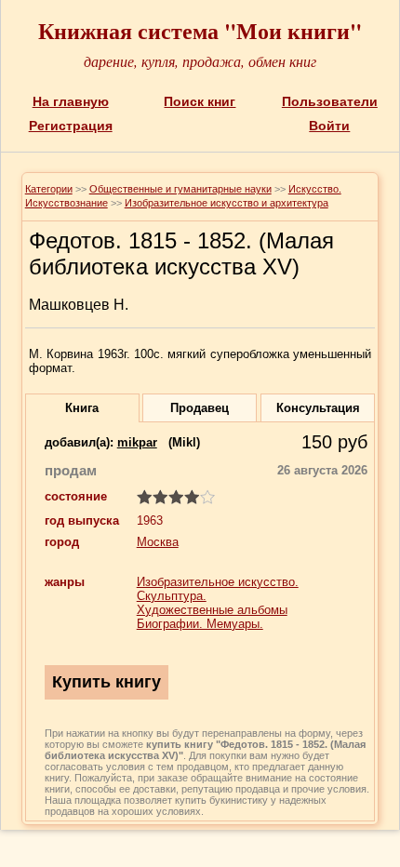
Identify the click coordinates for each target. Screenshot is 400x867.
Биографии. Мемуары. (200, 624)
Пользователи (330, 101)
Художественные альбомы (212, 610)
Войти (329, 125)
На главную (71, 101)
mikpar (137, 442)
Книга (82, 408)
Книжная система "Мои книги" (200, 30)
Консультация (318, 408)
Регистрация (71, 125)
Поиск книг (199, 101)
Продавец (199, 408)
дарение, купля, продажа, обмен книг (200, 61)
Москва (158, 542)
